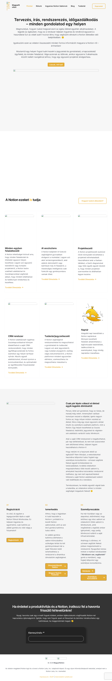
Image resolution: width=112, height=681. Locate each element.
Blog (73, 6)
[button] (93, 201)
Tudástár (82, 6)
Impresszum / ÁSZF (47, 677)
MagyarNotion (16, 6)
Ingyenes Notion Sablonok (56, 6)
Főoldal (29, 6)
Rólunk (39, 6)
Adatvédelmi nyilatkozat (63, 677)
